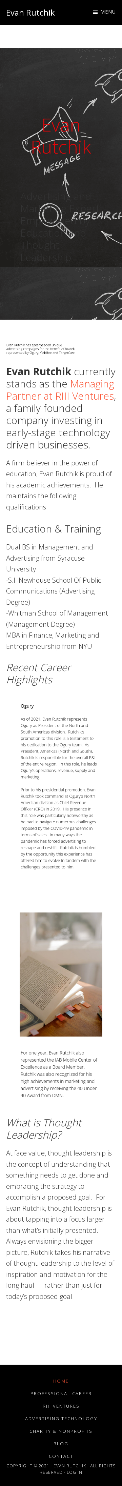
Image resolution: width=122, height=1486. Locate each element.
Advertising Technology (61, 1418)
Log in (74, 1472)
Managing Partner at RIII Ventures (60, 390)
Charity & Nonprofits (61, 1431)
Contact (61, 1456)
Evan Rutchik (30, 12)
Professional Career (61, 1393)
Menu (108, 11)
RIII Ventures (61, 1406)
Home (61, 1381)
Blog (61, 1444)
